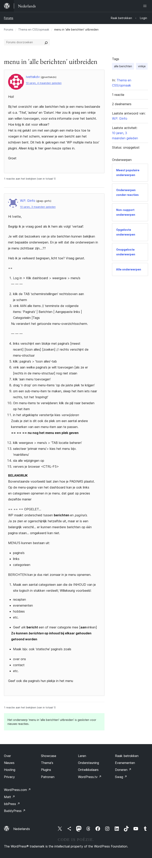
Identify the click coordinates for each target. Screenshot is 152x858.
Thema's (47, 763)
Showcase (48, 756)
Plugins (46, 770)
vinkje (142, 66)
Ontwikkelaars (88, 770)
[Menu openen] (145, 6)
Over (7, 756)
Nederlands (21, 829)
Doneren (123, 770)
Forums (8, 18)
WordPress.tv (90, 777)
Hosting (9, 770)
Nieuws (9, 763)
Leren (82, 756)
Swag (121, 777)
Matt (9, 797)
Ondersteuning (88, 763)
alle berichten (123, 66)
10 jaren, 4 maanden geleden (44, 83)
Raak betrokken (127, 756)
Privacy (9, 777)
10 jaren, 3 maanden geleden (38, 206)
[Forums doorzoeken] (46, 42)
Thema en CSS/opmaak (33, 29)
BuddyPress (15, 811)
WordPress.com (17, 790)
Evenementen (125, 763)
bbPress (12, 804)
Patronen (47, 777)
